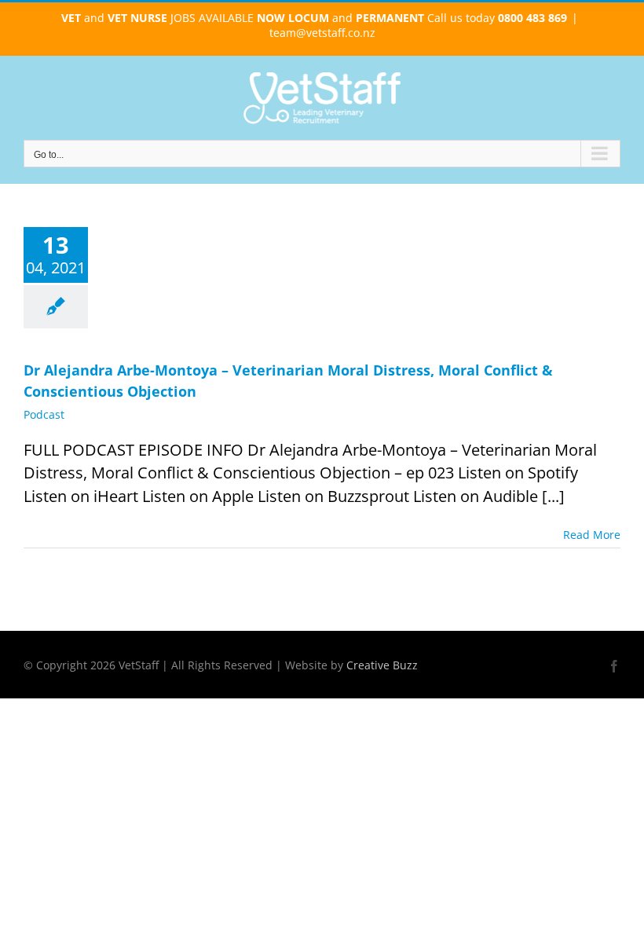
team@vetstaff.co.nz (322, 32)
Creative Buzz (382, 665)
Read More (591, 534)
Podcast (44, 414)
